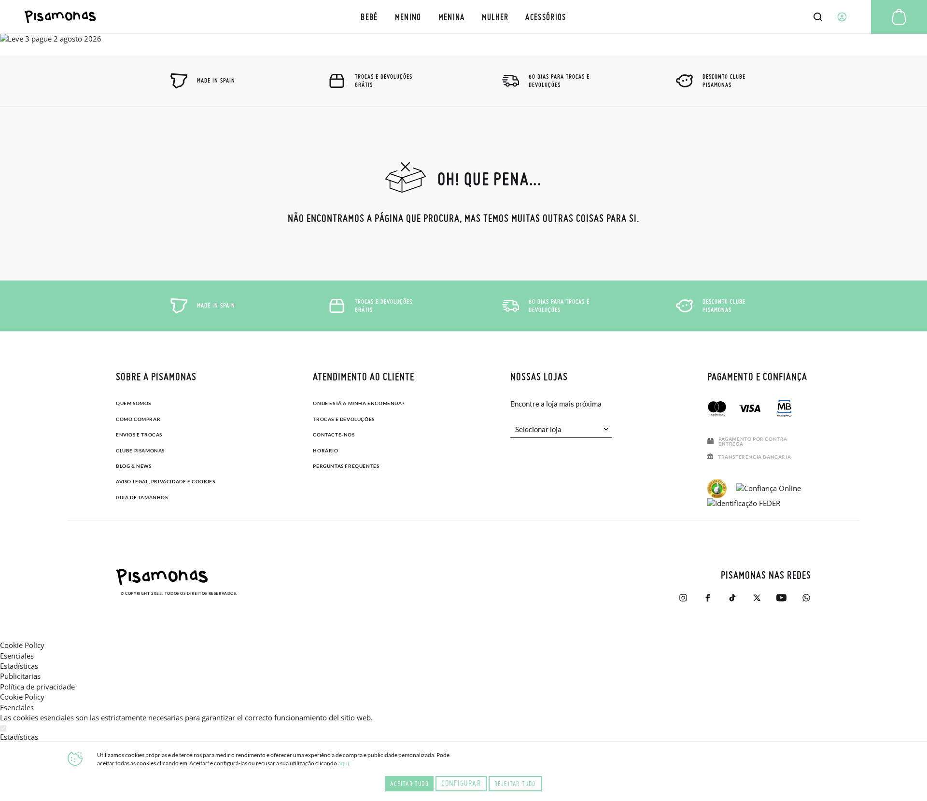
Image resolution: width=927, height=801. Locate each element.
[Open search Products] (818, 17)
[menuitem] (369, 16)
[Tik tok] (732, 598)
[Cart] (899, 17)
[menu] (463, 16)
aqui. (344, 763)
